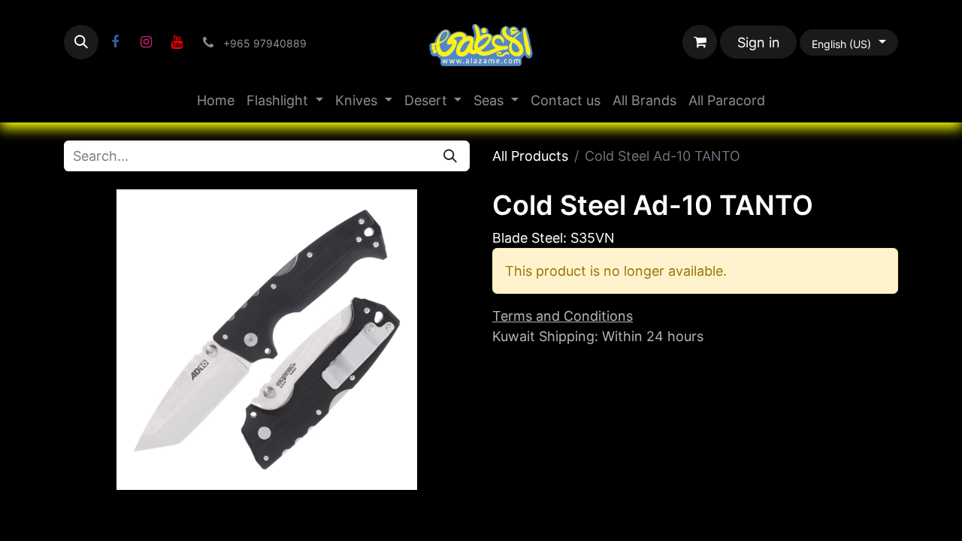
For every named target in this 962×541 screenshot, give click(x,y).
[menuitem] (215, 100)
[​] (115, 42)
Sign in (758, 42)
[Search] (450, 156)
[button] (81, 42)
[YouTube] (176, 42)
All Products (530, 156)
